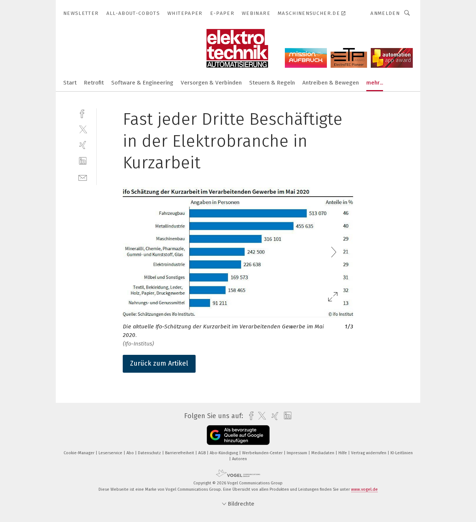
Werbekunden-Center (263, 453)
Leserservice (111, 453)
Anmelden (385, 13)
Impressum (297, 453)
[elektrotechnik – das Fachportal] (70, 82)
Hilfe (343, 453)
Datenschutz (150, 453)
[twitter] (82, 129)
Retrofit (94, 82)
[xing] (82, 145)
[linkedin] (82, 161)
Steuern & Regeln (272, 82)
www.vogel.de (364, 489)
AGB (202, 453)
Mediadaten (323, 453)
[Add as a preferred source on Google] (238, 435)
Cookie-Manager (80, 453)
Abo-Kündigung (224, 453)
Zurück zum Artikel (159, 363)
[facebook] (82, 113)
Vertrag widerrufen (369, 453)
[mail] (82, 177)
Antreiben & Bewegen (330, 82)
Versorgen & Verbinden (211, 82)
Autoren (239, 458)
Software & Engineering (142, 82)
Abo (130, 453)
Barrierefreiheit (180, 453)
